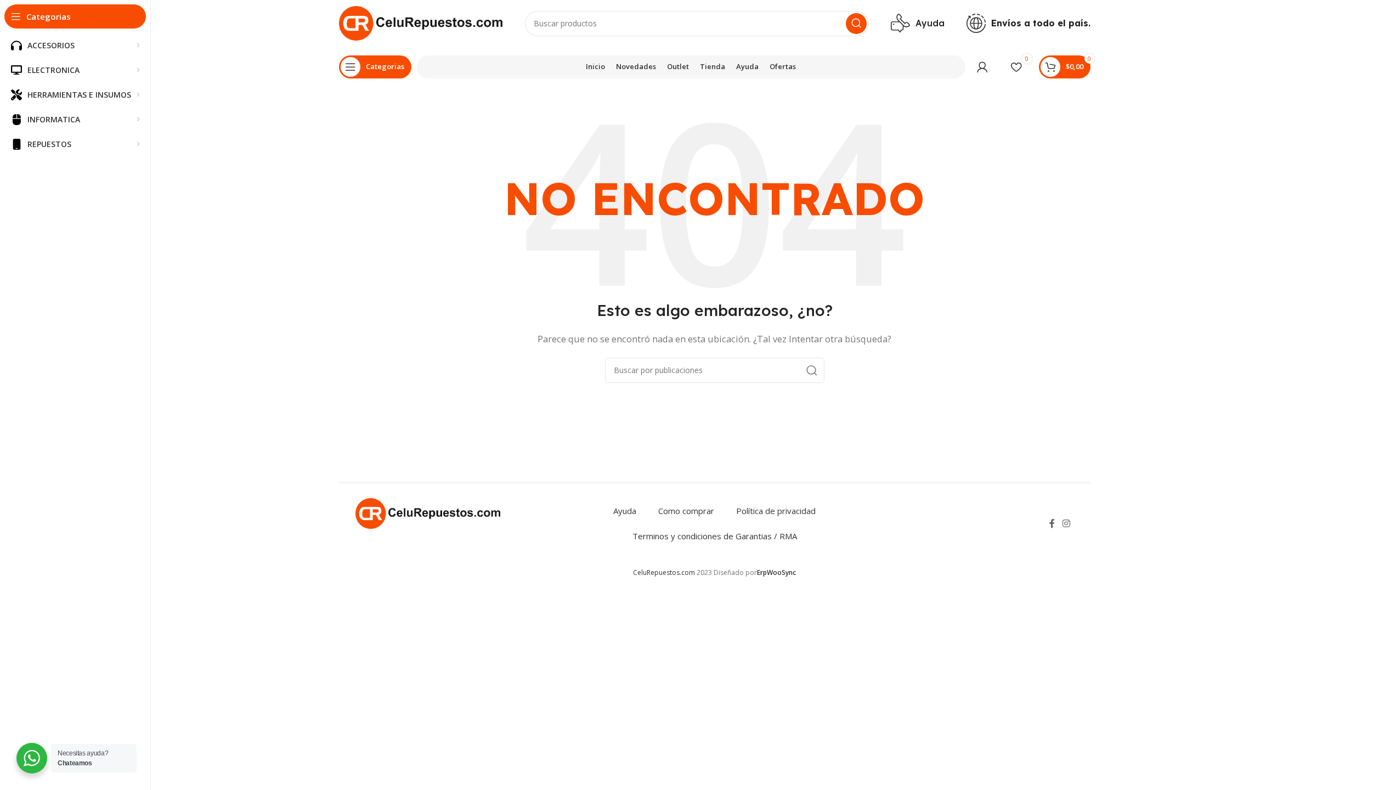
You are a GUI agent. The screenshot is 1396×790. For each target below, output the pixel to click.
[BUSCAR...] (856, 23)
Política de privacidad (776, 510)
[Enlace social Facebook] (1052, 523)
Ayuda (624, 510)
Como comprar (686, 510)
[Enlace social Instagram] (1066, 523)
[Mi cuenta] (982, 67)
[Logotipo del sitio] (421, 22)
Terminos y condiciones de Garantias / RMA (714, 536)
